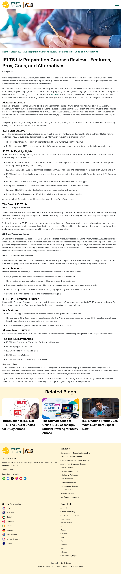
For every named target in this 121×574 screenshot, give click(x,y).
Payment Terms (77, 566)
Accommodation (66, 490)
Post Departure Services (69, 497)
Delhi (62, 541)
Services (65, 449)
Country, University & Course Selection (74, 460)
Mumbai (63, 545)
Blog (13, 51)
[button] (55, 436)
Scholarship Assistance (69, 475)
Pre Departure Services (69, 486)
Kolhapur (63, 552)
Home (5, 51)
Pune (62, 537)
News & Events (66, 523)
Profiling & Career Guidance (71, 457)
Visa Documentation (68, 482)
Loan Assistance (66, 479)
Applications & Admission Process (73, 464)
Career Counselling (67, 511)
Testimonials (65, 519)
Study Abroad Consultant (70, 515)
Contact (63, 534)
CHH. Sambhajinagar (68, 556)
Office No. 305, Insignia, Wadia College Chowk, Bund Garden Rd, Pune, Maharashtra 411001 (29, 464)
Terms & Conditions (45, 566)
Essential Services (67, 493)
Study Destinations (12, 504)
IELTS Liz (55, 94)
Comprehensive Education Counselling (75, 453)
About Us (63, 508)
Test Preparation (66, 468)
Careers (63, 530)
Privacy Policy (62, 566)
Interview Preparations (69, 471)
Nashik (63, 548)
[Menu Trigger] (117, 4)
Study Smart (9, 458)
